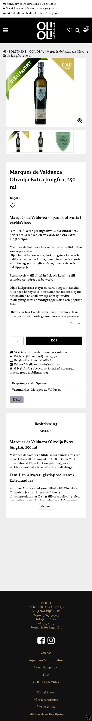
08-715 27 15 (46, 624)
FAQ (46, 675)
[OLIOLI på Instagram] (51, 643)
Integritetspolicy (46, 668)
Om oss (46, 653)
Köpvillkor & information (46, 660)
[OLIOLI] (42, 643)
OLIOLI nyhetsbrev (46, 682)
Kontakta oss (46, 693)
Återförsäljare (46, 707)
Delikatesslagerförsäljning (46, 714)
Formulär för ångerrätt (46, 628)
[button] (69, 30)
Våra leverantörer (46, 700)
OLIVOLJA (36, 52)
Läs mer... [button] (75, 324)
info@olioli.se (46, 620)
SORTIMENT (18, 52)
